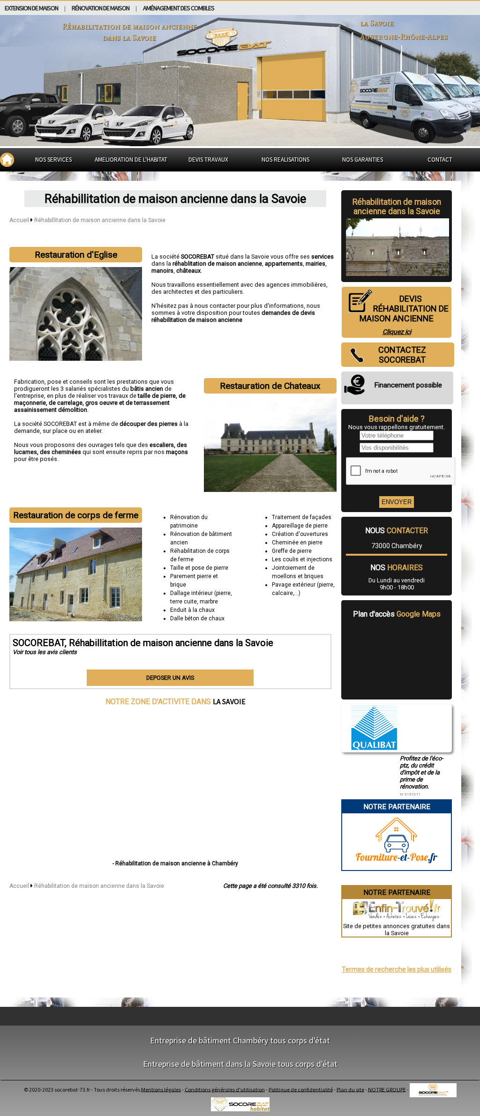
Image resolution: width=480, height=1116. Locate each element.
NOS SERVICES (53, 160)
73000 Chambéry (396, 546)
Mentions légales (161, 1089)
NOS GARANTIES (362, 160)
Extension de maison (31, 8)
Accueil (19, 220)
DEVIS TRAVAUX (208, 160)
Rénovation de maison (100, 8)
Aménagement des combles (178, 8)
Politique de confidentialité (301, 1089)
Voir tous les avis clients (45, 651)
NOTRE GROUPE (387, 1089)
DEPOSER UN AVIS (170, 677)
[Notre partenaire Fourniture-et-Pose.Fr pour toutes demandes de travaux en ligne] (396, 866)
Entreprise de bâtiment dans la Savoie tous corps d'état (240, 1063)
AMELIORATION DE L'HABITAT (131, 160)
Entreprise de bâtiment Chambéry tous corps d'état (240, 1040)
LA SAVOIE (229, 701)
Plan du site (350, 1089)
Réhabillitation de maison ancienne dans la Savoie (99, 220)
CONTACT (440, 160)
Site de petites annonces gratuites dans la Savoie (396, 930)
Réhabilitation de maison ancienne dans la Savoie (99, 886)
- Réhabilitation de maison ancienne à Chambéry (175, 863)
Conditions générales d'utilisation (225, 1089)
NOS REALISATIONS (285, 160)
